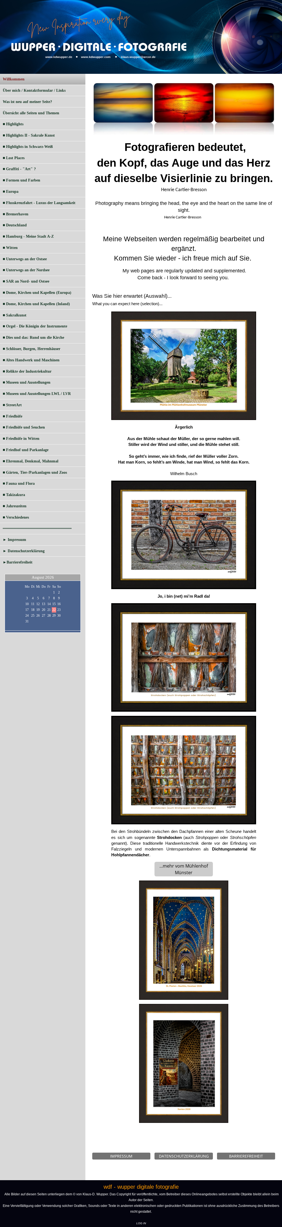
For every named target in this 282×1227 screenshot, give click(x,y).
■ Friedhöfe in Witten (21, 439)
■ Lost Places (14, 158)
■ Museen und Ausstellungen (26, 382)
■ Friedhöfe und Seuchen (24, 427)
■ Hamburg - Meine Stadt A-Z (28, 236)
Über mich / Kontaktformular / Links (34, 90)
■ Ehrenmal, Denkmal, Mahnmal (30, 461)
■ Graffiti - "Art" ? (19, 169)
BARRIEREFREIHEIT (246, 1156)
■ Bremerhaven (15, 214)
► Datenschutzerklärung (24, 551)
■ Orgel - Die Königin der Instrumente (35, 326)
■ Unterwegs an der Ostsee (25, 259)
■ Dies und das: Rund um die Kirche (33, 337)
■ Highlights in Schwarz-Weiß (28, 147)
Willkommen (14, 79)
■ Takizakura (14, 495)
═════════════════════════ (37, 528)
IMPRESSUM (121, 1156)
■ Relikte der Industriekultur (27, 371)
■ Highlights (13, 124)
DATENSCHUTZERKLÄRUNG (184, 1156)
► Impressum (14, 540)
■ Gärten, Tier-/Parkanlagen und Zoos (35, 472)
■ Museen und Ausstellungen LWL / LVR (37, 394)
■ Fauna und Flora (19, 483)
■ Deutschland (15, 225)
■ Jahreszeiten (14, 506)
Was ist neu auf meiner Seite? (27, 102)
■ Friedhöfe (12, 416)
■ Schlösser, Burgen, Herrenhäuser (31, 349)
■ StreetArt (12, 405)
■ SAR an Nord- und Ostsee (26, 281)
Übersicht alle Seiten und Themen (31, 113)
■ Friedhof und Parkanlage (25, 450)
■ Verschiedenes (16, 517)
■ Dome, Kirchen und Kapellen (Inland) (36, 304)
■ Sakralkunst (14, 315)
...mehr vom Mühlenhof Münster (183, 869)
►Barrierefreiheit (17, 562)
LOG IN (141, 1223)
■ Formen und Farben (21, 180)
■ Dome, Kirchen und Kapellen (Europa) (37, 293)
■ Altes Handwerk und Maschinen (31, 360)
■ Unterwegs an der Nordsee (26, 270)
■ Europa (10, 191)
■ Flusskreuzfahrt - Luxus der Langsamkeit (39, 203)
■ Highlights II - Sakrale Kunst (29, 135)
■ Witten (10, 248)
